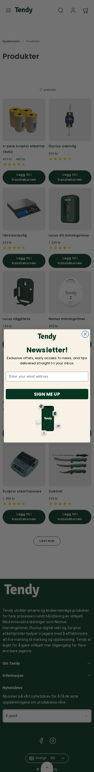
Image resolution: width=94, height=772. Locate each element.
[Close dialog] (85, 334)
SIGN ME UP (47, 394)
